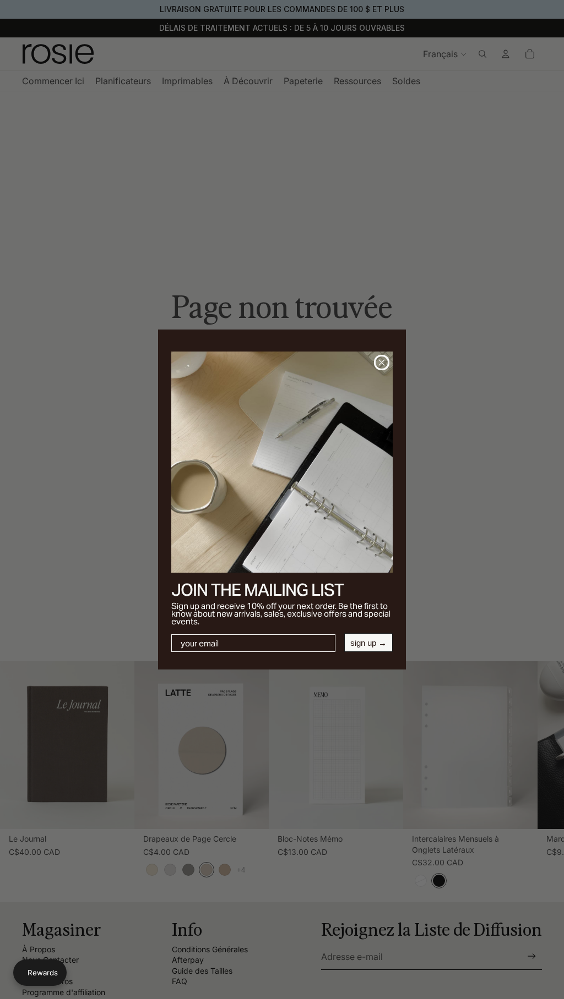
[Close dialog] (381, 362)
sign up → (368, 642)
